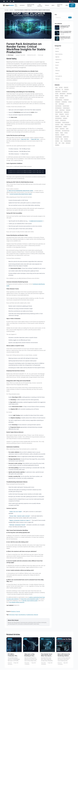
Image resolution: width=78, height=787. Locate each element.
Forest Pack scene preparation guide (29, 599)
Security (65, 138)
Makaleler (11, 9)
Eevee (56, 114)
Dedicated (68, 110)
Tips (61, 141)
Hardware (65, 118)
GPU (68, 116)
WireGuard (68, 143)
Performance (12, 614)
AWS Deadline (62, 93)
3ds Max (60, 87)
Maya (62, 124)
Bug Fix (66, 95)
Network (65, 126)
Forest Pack (63, 116)
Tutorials (18, 611)
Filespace (57, 116)
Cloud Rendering (22, 614)
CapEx (56, 97)
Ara (70, 17)
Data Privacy (62, 110)
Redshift (62, 134)
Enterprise (61, 114)
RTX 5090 (57, 138)
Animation (67, 89)
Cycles (56, 110)
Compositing (64, 101)
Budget (61, 95)
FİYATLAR (47, 5)
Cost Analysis (61, 103)
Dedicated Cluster (58, 112)
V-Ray (63, 143)
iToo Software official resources (16, 602)
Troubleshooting (29, 614)
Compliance (57, 101)
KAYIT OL (72, 5)
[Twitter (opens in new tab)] (7, 1)
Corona (69, 101)
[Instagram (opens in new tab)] (10, 1)
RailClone (57, 134)
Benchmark (69, 93)
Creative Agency (66, 108)
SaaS (62, 138)
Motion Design (67, 124)
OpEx (67, 128)
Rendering (13, 611)
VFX (59, 143)
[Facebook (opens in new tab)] (4, 1)
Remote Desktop (58, 136)
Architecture (64, 91)
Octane (56, 128)
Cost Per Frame (66, 105)
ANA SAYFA (16, 5)
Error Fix (67, 114)
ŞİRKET (53, 5)
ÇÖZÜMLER (22, 5)
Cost (56, 103)
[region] (26, 171)
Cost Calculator (58, 105)
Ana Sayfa (6, 9)
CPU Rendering (58, 108)
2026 (56, 87)
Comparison (66, 99)
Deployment (66, 112)
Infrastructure (63, 120)
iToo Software (58, 122)
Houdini (56, 120)
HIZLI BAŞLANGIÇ (39, 5)
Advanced (36, 614)
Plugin (16, 614)
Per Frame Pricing (65, 130)
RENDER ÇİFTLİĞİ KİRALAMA (30, 5)
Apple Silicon (57, 91)
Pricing (66, 132)
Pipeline (57, 132)
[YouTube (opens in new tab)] (13, 1)
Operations (62, 128)
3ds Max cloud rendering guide (29, 600)
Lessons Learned (65, 122)
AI (62, 89)
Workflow (57, 145)
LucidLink (57, 124)
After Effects (57, 89)
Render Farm (65, 136)
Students (57, 141)
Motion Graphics (58, 126)
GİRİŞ (66, 5)
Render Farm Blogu (59, 5)
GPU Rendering (58, 118)
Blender (56, 95)
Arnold (56, 93)
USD (56, 143)
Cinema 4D (62, 97)
